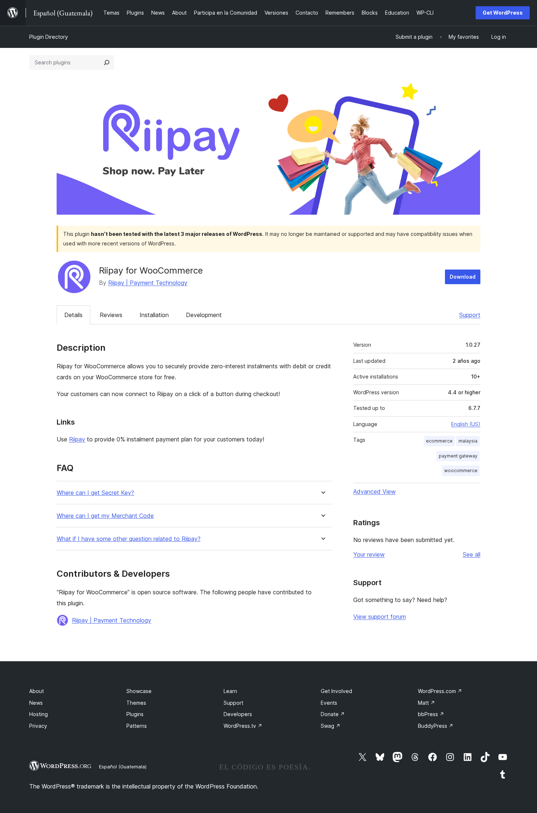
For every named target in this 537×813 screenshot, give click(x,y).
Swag (330, 726)
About (36, 691)
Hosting (38, 714)
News (36, 703)
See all (471, 554)
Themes (136, 703)
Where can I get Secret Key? (95, 492)
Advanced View (374, 491)
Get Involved (336, 691)
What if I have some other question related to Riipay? (129, 538)
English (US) (465, 424)
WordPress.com (440, 691)
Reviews (111, 315)
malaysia (467, 441)
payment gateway (458, 456)
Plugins (135, 714)
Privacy (38, 726)
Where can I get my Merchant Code (105, 515)
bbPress (431, 714)
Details (73, 315)
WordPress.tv (243, 726)
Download (463, 277)
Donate (333, 714)
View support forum (379, 616)
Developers (238, 714)
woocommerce (460, 470)
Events (329, 703)
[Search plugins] (106, 62)
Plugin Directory (48, 37)
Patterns (136, 726)
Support (469, 315)
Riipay (77, 439)
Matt (426, 703)
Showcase (139, 691)
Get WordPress (503, 13)
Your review (369, 554)
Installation (154, 315)
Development (204, 315)
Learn (230, 691)
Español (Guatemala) (122, 766)
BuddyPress (435, 726)
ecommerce (439, 441)
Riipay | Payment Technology (147, 282)
